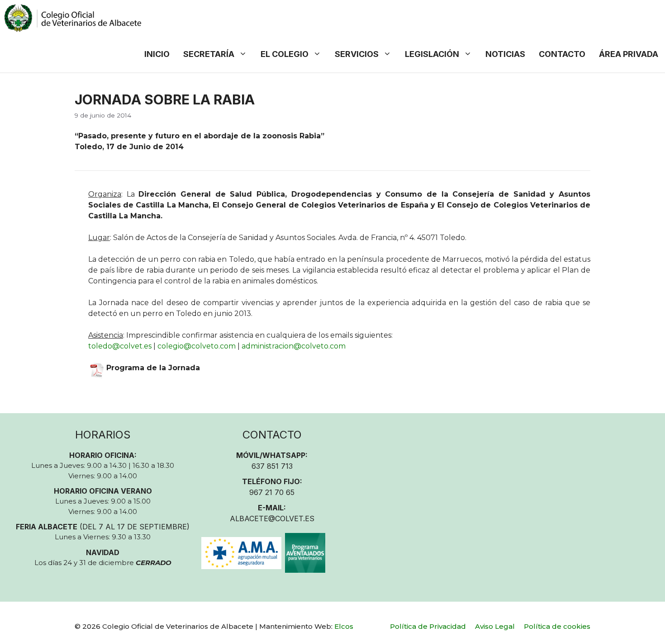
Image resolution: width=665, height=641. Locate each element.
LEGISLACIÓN (432, 54)
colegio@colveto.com (196, 346)
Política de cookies (557, 626)
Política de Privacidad (428, 626)
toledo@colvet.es (120, 346)
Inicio (157, 54)
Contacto (562, 54)
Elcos (343, 626)
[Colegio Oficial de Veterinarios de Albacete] (73, 18)
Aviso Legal (495, 626)
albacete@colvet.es (272, 518)
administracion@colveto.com (294, 346)
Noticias (505, 54)
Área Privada (628, 54)
